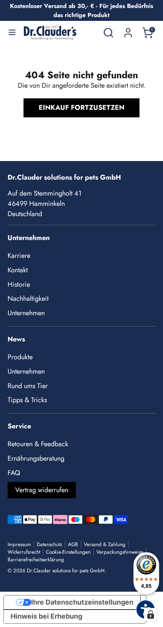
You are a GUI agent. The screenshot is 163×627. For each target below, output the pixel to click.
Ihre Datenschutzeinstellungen (82, 602)
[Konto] (128, 30)
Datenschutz (49, 544)
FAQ (14, 473)
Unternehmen (26, 313)
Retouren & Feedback (38, 444)
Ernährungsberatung (36, 458)
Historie (19, 284)
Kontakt (18, 270)
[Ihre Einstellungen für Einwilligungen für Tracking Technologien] (150, 614)
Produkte (20, 357)
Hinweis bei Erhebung (46, 616)
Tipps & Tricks (27, 400)
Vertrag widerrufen (41, 490)
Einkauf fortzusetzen (81, 107)
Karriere (19, 256)
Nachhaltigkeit (28, 298)
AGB (73, 544)
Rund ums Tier (28, 386)
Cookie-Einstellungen (68, 552)
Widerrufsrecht (24, 552)
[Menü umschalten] (12, 33)
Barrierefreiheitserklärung (36, 559)
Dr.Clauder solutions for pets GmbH (66, 570)
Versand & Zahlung (104, 544)
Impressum (19, 544)
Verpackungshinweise (119, 552)
